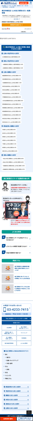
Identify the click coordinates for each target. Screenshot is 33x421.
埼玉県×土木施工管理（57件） (9, 140)
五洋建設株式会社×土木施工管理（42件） (11, 115)
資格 (8, 369)
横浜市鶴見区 (5, 7)
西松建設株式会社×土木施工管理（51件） (11, 104)
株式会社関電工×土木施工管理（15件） (11, 90)
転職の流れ (16, 323)
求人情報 (14, 5)
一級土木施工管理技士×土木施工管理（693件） (13, 158)
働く (6, 354)
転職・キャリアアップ (12, 360)
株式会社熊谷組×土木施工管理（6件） (10, 93)
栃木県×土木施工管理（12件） (9, 133)
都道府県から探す (20, 5)
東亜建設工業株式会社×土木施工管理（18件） (12, 108)
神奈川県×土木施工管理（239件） (10, 151)
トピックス (8, 375)
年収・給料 (9, 363)
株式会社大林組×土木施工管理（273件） (11, 118)
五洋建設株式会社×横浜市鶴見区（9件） (11, 57)
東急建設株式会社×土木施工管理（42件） (11, 111)
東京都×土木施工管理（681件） (9, 147)
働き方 (8, 357)
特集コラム (8, 378)
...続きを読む (16, 19)
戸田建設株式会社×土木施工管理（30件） (11, 97)
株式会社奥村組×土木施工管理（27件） (11, 86)
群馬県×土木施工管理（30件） (9, 137)
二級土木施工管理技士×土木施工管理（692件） (13, 162)
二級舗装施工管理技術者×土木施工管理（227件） (13, 169)
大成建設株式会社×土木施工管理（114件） (12, 83)
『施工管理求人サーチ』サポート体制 (16, 319)
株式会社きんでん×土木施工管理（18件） (11, 122)
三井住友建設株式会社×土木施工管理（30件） (12, 100)
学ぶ (6, 366)
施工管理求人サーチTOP (6, 5)
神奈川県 (26, 5)
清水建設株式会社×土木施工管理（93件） (11, 79)
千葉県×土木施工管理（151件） (9, 144)
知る (6, 372)
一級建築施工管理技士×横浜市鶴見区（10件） (12, 64)
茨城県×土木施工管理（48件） (9, 129)
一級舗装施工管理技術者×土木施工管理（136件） (13, 165)
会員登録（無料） (24, 3)
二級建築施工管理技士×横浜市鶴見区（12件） (12, 68)
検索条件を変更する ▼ (16, 25)
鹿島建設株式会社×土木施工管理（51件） (11, 75)
